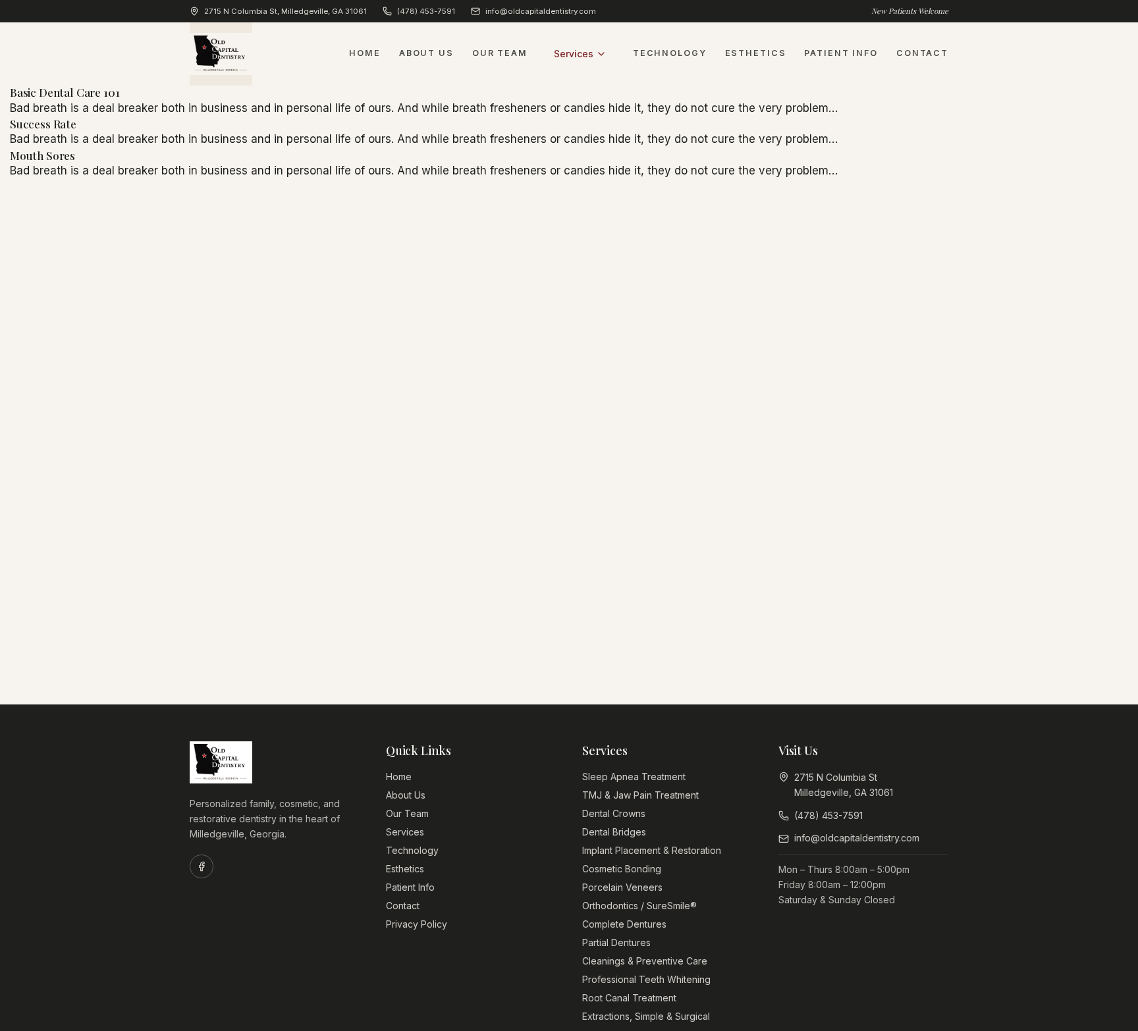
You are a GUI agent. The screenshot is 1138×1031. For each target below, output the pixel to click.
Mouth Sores (42, 155)
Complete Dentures (624, 924)
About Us (426, 53)
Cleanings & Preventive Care (644, 960)
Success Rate (43, 124)
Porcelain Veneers (622, 887)
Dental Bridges (614, 831)
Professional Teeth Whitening (646, 979)
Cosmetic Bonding (621, 868)
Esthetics (755, 53)
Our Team (500, 53)
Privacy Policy (416, 924)
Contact (922, 53)
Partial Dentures (616, 942)
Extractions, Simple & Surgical (646, 1016)
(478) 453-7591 (426, 11)
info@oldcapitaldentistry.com (540, 11)
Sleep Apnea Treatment (634, 776)
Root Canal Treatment (629, 997)
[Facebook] (201, 866)
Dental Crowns (613, 813)
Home (365, 53)
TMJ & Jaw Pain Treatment (640, 795)
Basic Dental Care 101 (64, 92)
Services (573, 53)
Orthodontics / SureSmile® (639, 905)
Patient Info (840, 53)
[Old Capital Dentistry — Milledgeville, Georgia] (221, 54)
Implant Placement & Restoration (651, 850)
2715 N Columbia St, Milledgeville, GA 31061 (285, 11)
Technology (670, 53)
